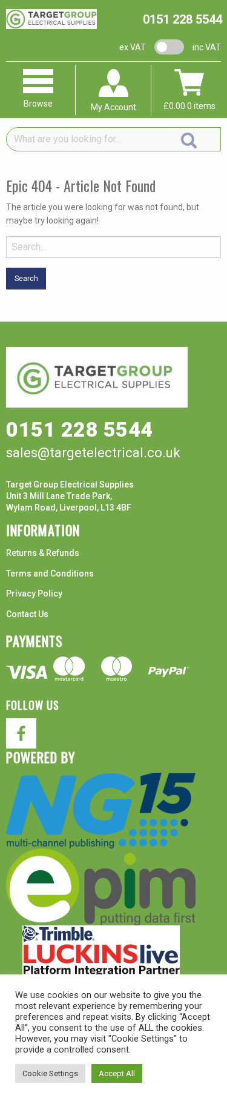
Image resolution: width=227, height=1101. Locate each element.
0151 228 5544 (182, 19)
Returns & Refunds (42, 553)
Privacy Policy (34, 593)
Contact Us (27, 614)
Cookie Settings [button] (50, 1073)
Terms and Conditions (50, 573)
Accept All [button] (117, 1073)
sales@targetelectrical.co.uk (93, 452)
